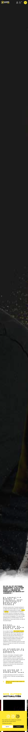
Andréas (6, 611)
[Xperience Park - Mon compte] (17, 3)
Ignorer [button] (7, 726)
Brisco (23, 610)
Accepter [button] (19, 726)
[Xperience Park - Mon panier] (20, 3)
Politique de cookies (7, 723)
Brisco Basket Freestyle (19, 631)
